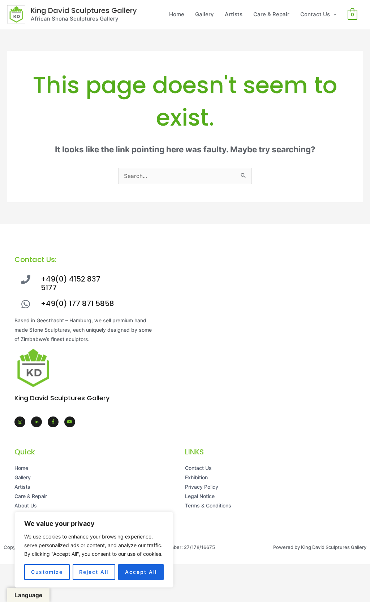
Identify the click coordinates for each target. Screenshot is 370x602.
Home (176, 14)
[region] (93, 550)
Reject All (93, 572)
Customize (47, 572)
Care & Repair (271, 14)
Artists (233, 14)
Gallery (204, 14)
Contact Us (315, 14)
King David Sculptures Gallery (84, 10)
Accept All (141, 572)
